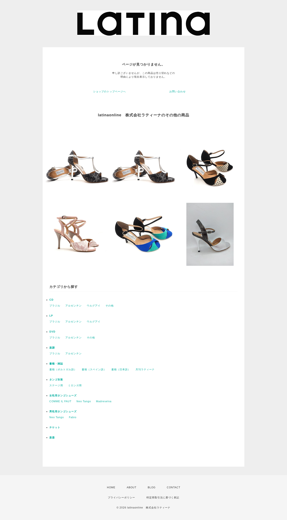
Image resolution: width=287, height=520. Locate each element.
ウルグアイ (93, 305)
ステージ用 (56, 385)
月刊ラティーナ (145, 369)
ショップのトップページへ (109, 91)
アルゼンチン (73, 305)
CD (51, 299)
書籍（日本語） (120, 369)
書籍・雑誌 (56, 363)
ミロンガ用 (75, 385)
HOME (111, 487)
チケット (54, 427)
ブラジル (54, 305)
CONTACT (173, 487)
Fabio (72, 417)
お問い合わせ (177, 91)
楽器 (52, 437)
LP (51, 315)
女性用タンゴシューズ (63, 395)
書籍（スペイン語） (94, 369)
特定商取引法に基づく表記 (162, 497)
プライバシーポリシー (121, 497)
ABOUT (131, 487)
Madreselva (104, 401)
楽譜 (52, 347)
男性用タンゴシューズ (63, 411)
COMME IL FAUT (60, 401)
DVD (52, 331)
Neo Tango (83, 401)
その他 (109, 305)
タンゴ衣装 (56, 379)
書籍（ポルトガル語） (63, 369)
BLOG (151, 487)
